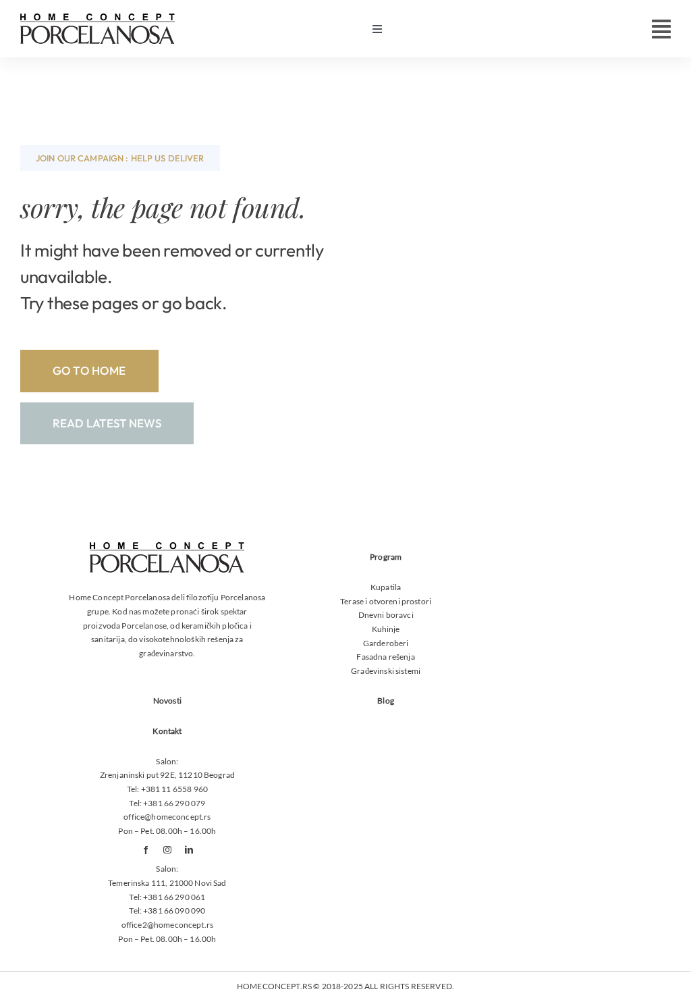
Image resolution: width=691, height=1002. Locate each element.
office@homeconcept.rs (167, 817)
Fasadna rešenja (385, 657)
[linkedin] (189, 850)
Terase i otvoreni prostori (385, 601)
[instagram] (167, 850)
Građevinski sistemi (385, 671)
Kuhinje (386, 629)
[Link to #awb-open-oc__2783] (661, 29)
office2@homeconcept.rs (167, 925)
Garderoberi (386, 643)
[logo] (97, 18)
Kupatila (385, 587)
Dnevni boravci (386, 615)
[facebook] (146, 850)
